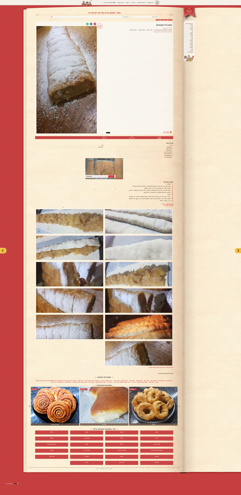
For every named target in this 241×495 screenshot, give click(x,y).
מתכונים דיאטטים (121, 450)
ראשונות (191, 40)
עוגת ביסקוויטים (120, 467)
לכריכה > (170, 20)
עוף (192, 31)
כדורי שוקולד (158, 467)
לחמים (191, 32)
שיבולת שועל (190, 52)
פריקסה (93, 467)
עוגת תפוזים (136, 467)
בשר (192, 38)
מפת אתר (178, 467)
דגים (192, 26)
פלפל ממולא (44, 467)
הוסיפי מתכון (120, 2)
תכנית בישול (101, 468)
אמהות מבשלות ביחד (168, 204)
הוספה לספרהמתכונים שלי (165, 132)
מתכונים (163, 467)
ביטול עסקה (173, 467)
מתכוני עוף (51, 456)
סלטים (191, 46)
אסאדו (97, 468)
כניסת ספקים (167, 467)
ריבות (121, 444)
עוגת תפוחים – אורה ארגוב (120, 380)
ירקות (121, 438)
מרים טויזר (165, 28)
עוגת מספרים (102, 467)
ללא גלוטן (121, 462)
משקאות (191, 34)
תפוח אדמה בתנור (113, 467)
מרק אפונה (98, 467)
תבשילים (191, 28)
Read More (111, 176)
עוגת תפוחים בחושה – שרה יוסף (97, 382)
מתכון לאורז (87, 438)
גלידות (191, 50)
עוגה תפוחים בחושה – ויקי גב (139, 382)
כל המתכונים (150, 2)
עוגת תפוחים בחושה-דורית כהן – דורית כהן (118, 382)
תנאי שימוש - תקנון (108, 468)
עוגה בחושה (131, 467)
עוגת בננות (89, 467)
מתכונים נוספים (169, 205)
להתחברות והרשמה (109, 2)
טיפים (127, 2)
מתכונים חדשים (141, 2)
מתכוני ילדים (87, 450)
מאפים (191, 29)
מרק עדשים (49, 467)
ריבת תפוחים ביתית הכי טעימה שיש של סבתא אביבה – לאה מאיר (95, 380)
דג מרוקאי (58, 467)
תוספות (191, 43)
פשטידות (191, 47)
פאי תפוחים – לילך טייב (57, 382)
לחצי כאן (156, 32)
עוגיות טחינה (84, 467)
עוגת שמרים (126, 467)
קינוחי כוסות (157, 444)
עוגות (192, 37)
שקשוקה (107, 467)
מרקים (191, 25)
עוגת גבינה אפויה (38, 467)
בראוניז (62, 467)
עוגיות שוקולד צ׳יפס (72, 467)
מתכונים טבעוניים (51, 444)
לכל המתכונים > (164, 20)
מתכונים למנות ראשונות (156, 450)
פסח (192, 49)
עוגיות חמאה (79, 467)
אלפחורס (65, 467)
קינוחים (191, 44)
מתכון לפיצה (142, 467)
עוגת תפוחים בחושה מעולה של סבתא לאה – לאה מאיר (158, 380)
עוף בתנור (53, 467)
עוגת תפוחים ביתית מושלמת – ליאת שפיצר (76, 382)
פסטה (192, 35)
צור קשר (133, 2)
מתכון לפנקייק (147, 467)
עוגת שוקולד (153, 467)
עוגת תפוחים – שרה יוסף (135, 380)
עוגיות (191, 41)
